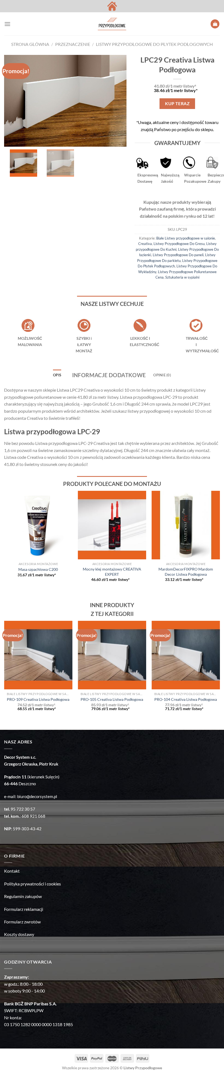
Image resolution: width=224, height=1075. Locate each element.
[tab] (57, 375)
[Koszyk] (215, 23)
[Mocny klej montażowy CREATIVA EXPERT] (112, 525)
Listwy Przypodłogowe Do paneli (178, 255)
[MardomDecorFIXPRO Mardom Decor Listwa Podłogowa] (186, 525)
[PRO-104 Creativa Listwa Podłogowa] (186, 655)
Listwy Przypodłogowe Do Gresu (179, 243)
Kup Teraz (177, 103)
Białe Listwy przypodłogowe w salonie (185, 238)
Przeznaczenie (72, 44)
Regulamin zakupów (23, 896)
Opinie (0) (162, 375)
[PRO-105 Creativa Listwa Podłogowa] (112, 655)
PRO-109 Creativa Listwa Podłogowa (38, 699)
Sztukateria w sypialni (182, 277)
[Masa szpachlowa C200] (38, 525)
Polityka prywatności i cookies (32, 883)
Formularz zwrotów (22, 921)
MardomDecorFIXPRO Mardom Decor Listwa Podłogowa (185, 572)
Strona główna (30, 44)
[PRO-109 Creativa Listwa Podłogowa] (38, 655)
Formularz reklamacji (23, 909)
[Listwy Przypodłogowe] (112, 24)
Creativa (145, 243)
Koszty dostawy (19, 934)
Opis (57, 375)
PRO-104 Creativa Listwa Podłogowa (185, 699)
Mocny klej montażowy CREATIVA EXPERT (112, 572)
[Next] (220, 541)
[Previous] (4, 541)
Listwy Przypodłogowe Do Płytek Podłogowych (154, 44)
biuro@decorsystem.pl (37, 796)
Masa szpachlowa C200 (38, 569)
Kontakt (12, 870)
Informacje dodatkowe (109, 375)
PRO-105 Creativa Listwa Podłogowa (112, 699)
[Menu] (7, 24)
